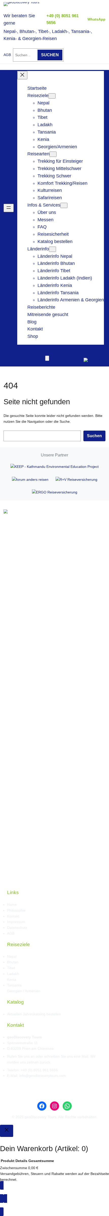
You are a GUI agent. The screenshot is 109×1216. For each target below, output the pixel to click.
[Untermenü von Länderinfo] (52, 249)
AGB (7, 55)
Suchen (94, 435)
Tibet (11, 968)
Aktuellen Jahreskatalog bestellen (34, 1014)
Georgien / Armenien (23, 991)
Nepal (11, 956)
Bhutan (13, 962)
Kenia (11, 980)
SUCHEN (50, 54)
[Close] (6, 1131)
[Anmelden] (9, 358)
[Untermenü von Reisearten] (53, 154)
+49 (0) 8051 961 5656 (39, 1070)
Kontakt (13, 916)
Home (12, 904)
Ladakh (13, 974)
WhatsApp (96, 19)
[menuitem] (92, 358)
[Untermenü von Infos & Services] (63, 205)
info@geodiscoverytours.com (42, 1076)
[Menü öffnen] (9, 208)
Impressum (16, 922)
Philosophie (16, 910)
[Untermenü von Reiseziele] (52, 96)
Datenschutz (17, 928)
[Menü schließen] (22, 75)
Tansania (14, 985)
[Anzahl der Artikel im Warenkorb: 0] (47, 358)
